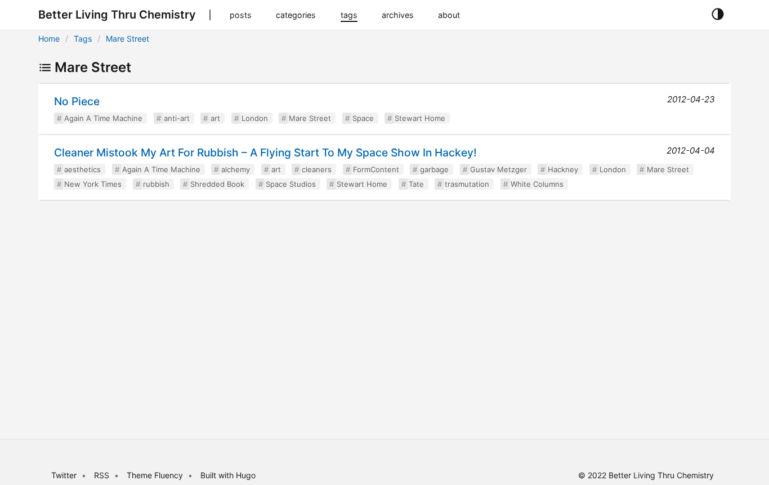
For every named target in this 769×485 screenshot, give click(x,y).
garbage (434, 169)
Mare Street (127, 38)
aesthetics (82, 169)
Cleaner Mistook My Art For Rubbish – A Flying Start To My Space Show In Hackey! (265, 152)
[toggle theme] (717, 14)
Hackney (563, 169)
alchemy (235, 169)
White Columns (537, 183)
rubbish (156, 183)
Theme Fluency (156, 475)
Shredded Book (217, 183)
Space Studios (291, 183)
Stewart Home (420, 118)
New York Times (93, 183)
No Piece (77, 101)
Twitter (64, 475)
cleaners (317, 169)
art (215, 118)
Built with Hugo (228, 475)
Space (363, 118)
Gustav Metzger (498, 169)
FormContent (376, 169)
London (255, 118)
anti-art (177, 118)
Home (49, 38)
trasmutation (467, 183)
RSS (101, 475)
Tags (83, 38)
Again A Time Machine (103, 118)
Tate (416, 183)
